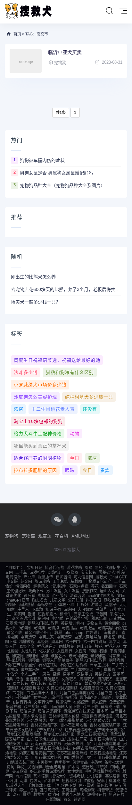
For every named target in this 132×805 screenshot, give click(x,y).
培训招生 (59, 586)
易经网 (43, 642)
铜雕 (93, 651)
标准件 (65, 614)
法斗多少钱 (26, 372)
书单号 (101, 609)
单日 (74, 458)
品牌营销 (27, 605)
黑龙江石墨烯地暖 (92, 734)
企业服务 (59, 596)
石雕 (103, 651)
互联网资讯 (49, 790)
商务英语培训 (23, 618)
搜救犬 (101, 577)
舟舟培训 (23, 776)
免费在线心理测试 (62, 688)
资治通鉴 (27, 711)
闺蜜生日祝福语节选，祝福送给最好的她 (57, 360)
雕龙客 (39, 794)
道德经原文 (72, 683)
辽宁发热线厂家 (48, 730)
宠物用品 (69, 628)
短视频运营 (96, 794)
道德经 (54, 683)
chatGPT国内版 (101, 596)
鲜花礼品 (112, 646)
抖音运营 (116, 794)
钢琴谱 (114, 656)
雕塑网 (18, 656)
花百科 (61, 535)
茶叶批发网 (114, 762)
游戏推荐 (37, 572)
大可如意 (85, 609)
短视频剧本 (47, 614)
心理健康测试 (91, 688)
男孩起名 (51, 679)
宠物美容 (105, 628)
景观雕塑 (98, 656)
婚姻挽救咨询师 (98, 683)
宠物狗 (11, 535)
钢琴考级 (116, 660)
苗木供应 (51, 781)
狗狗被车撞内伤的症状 (42, 160)
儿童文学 (57, 600)
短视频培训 (71, 781)
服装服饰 (45, 577)
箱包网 (43, 618)
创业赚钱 (86, 785)
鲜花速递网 (46, 646)
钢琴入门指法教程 (43, 623)
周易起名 (20, 683)
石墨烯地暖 (15, 623)
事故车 (62, 670)
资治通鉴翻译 (49, 711)
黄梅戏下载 (110, 707)
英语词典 (102, 674)
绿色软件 (104, 785)
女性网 (81, 651)
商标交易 (45, 605)
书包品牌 (23, 697)
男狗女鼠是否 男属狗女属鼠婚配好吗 (56, 172)
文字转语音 (43, 702)
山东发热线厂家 (73, 739)
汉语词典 (35, 767)
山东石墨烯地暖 (103, 739)
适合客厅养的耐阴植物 (38, 458)
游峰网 (69, 609)
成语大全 (59, 776)
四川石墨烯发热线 (46, 757)
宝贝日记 (34, 568)
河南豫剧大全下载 (64, 707)
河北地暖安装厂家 (101, 720)
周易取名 (87, 679)
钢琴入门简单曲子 (57, 660)
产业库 (29, 577)
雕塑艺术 (58, 656)
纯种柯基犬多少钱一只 (89, 396)
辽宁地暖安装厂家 (109, 730)
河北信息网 (83, 577)
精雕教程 (27, 642)
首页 (17, 34)
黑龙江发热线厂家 (59, 734)
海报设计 (111, 633)
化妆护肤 (46, 651)
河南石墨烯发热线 (46, 744)
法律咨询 (77, 596)
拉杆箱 (71, 697)
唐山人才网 (109, 591)
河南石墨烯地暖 (107, 744)
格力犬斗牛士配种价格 (38, 433)
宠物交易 (94, 623)
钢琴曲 (34, 660)
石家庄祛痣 (48, 665)
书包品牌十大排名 (41, 693)
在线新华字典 (77, 618)
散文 (67, 799)
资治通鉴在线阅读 (78, 711)
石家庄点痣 (78, 586)
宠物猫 (28, 535)
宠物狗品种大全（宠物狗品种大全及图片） (62, 185)
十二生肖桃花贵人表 (53, 409)
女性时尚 (29, 651)
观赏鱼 (45, 535)
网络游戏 (87, 790)
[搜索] (109, 11)
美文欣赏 (20, 771)
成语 (19, 679)
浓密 (18, 409)
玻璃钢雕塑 (78, 656)
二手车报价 (105, 670)
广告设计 (93, 633)
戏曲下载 (36, 591)
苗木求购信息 (34, 716)
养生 (23, 790)
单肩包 (107, 697)
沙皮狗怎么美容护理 (35, 396)
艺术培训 (41, 776)
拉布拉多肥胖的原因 (35, 470)
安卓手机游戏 (108, 781)
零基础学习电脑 (112, 572)
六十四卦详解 (94, 642)
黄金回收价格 (36, 633)
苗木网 (102, 711)
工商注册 (69, 790)
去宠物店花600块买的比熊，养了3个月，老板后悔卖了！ (66, 289)
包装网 (35, 781)
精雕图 (76, 581)
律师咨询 (63, 577)
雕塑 (27, 794)
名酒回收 (109, 586)
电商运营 (28, 637)
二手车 (21, 572)
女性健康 (75, 771)
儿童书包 (104, 693)
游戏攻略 (74, 568)
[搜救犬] (29, 11)
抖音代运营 (54, 568)
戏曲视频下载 (35, 707)
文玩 (121, 596)
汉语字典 (84, 674)
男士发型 (54, 591)
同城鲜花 (66, 646)
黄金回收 (112, 623)
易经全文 (27, 646)
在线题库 (53, 799)
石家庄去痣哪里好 (20, 665)
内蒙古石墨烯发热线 (53, 748)
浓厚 (92, 458)
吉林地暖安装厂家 (105, 725)
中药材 (96, 762)
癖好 (84, 605)
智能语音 (63, 702)
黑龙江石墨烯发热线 (23, 734)
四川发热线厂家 (77, 757)
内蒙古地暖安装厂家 (36, 753)
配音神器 (13, 707)
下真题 (37, 609)
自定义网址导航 (87, 637)
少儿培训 (95, 776)
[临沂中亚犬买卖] (26, 61)
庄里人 (23, 609)
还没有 (90, 409)
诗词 (10, 767)
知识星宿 (53, 609)
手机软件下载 (64, 785)
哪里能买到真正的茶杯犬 (40, 445)
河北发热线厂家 (40, 720)
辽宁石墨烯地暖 (78, 730)
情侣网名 (23, 586)
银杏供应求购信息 (97, 716)
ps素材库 (117, 618)
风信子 (111, 605)
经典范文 (41, 586)
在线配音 (81, 702)
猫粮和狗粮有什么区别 (70, 372)
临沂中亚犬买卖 (65, 52)
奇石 (17, 794)
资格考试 (77, 776)
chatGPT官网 (18, 600)
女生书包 (41, 697)
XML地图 (80, 535)
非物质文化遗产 (98, 581)
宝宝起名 (88, 572)
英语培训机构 (72, 623)
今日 (87, 470)
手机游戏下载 (39, 785)
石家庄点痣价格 (73, 665)
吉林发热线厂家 (44, 725)
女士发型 (71, 591)
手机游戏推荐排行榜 (102, 771)
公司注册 (75, 600)
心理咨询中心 (32, 688)
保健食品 (80, 762)
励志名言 (39, 600)
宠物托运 (87, 628)
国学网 (19, 614)
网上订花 (84, 646)
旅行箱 (57, 697)
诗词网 (79, 799)
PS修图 (71, 572)
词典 (9, 679)
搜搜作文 (89, 591)
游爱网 (97, 605)
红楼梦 (102, 767)
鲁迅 (31, 614)
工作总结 (60, 581)
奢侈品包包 (89, 697)
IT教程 (89, 781)
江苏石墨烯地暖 (103, 753)
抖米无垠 (93, 600)
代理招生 (112, 568)
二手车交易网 (82, 670)
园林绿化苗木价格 (64, 716)
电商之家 (46, 637)
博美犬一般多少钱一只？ (35, 301)
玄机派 (43, 596)
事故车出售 (30, 670)
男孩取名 (105, 679)
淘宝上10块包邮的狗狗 (38, 421)
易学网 (114, 642)
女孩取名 (69, 679)
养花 (95, 586)
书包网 (101, 614)
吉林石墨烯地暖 (73, 725)
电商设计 (13, 577)
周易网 (57, 642)
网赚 (23, 781)
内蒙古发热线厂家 (88, 748)
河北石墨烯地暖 (69, 720)
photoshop (74, 633)
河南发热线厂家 (77, 744)
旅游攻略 (42, 581)
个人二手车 (30, 674)
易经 (99, 568)
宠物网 (25, 628)
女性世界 (64, 651)
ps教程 (56, 633)
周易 (88, 568)
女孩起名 (38, 683)
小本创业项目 (66, 605)
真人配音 (99, 702)
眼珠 (70, 470)
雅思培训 (99, 618)
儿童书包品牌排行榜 (77, 693)
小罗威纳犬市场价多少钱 (40, 384)
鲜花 (99, 646)
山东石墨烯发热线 (42, 739)
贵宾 (105, 470)
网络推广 (55, 572)
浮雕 (44, 656)
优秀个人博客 (73, 794)
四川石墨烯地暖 (107, 757)
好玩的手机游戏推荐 (47, 771)
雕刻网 (32, 656)
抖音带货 (105, 790)
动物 (74, 433)
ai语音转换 (21, 702)
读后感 (29, 596)
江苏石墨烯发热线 (71, 753)
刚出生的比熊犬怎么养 (33, 276)
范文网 (26, 581)
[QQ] (74, 519)
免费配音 (117, 702)
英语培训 (112, 776)
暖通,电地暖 (55, 767)
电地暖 (57, 618)
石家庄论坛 (83, 614)
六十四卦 (73, 642)
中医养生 (44, 762)
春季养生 (62, 762)
